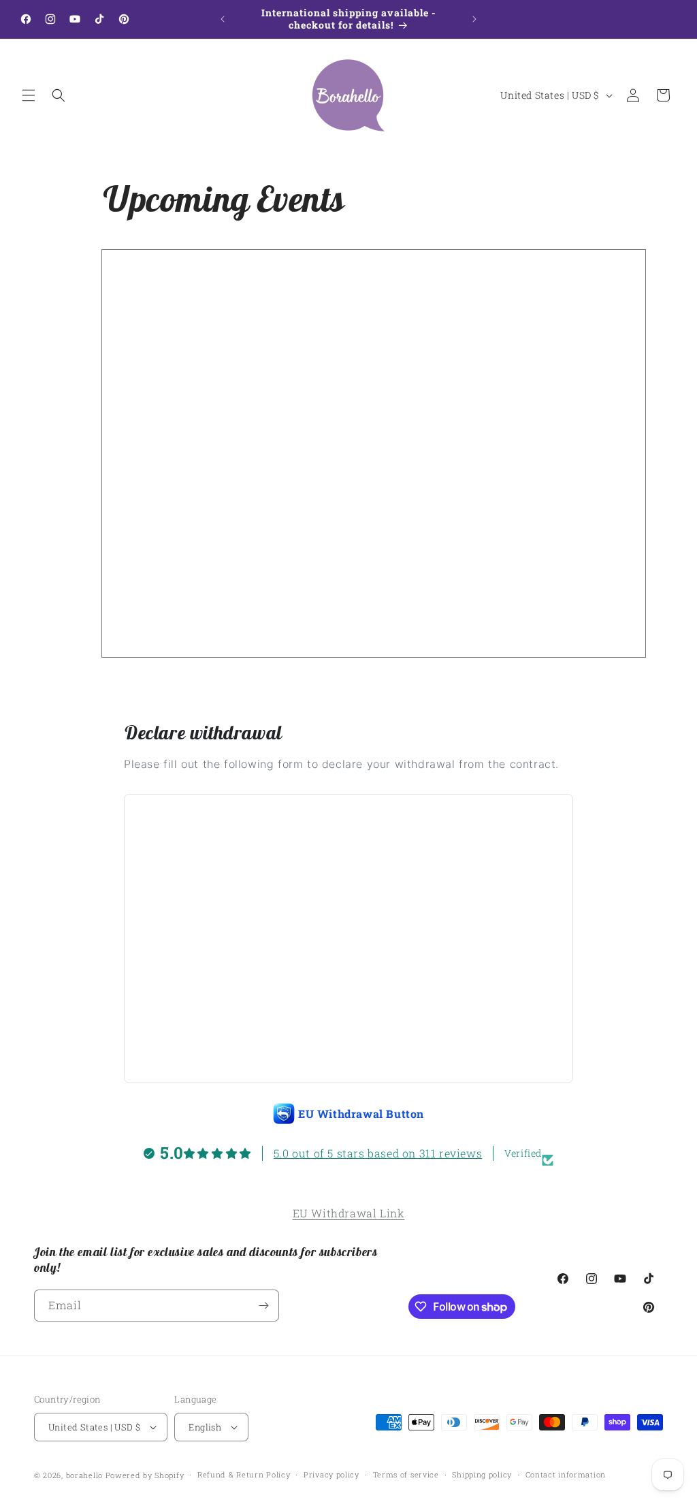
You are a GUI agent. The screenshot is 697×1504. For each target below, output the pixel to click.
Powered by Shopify (145, 1475)
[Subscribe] (263, 1306)
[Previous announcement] (223, 19)
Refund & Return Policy (243, 1474)
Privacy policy (331, 1474)
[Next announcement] (474, 19)
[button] (29, 95)
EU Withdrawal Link (349, 1213)
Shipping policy (482, 1474)
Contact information (565, 1474)
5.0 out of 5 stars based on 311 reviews (378, 1153)
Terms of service (406, 1474)
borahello (84, 1475)
